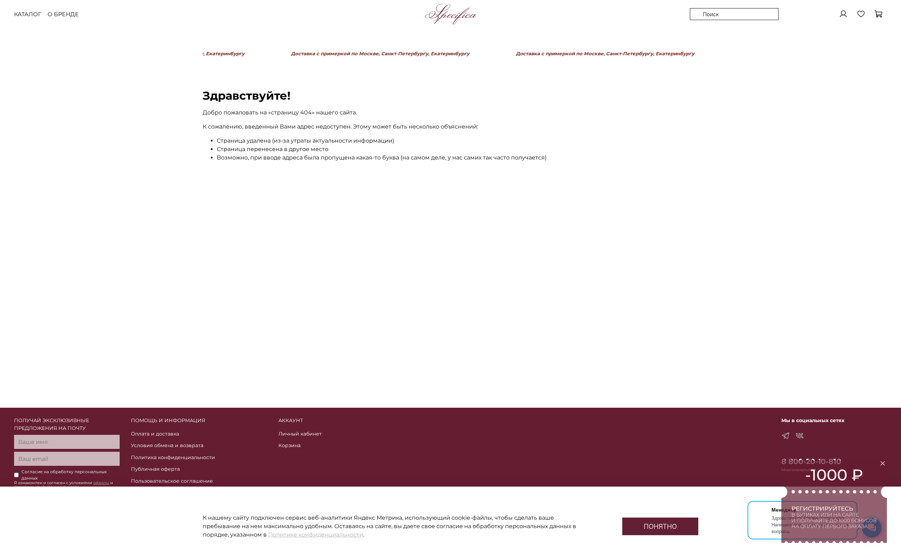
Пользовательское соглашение (172, 481)
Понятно (660, 526)
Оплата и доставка (155, 434)
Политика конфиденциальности (173, 457)
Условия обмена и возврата (167, 445)
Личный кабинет (300, 434)
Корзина (289, 445)
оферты (101, 483)
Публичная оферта (155, 469)
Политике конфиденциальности (315, 534)
